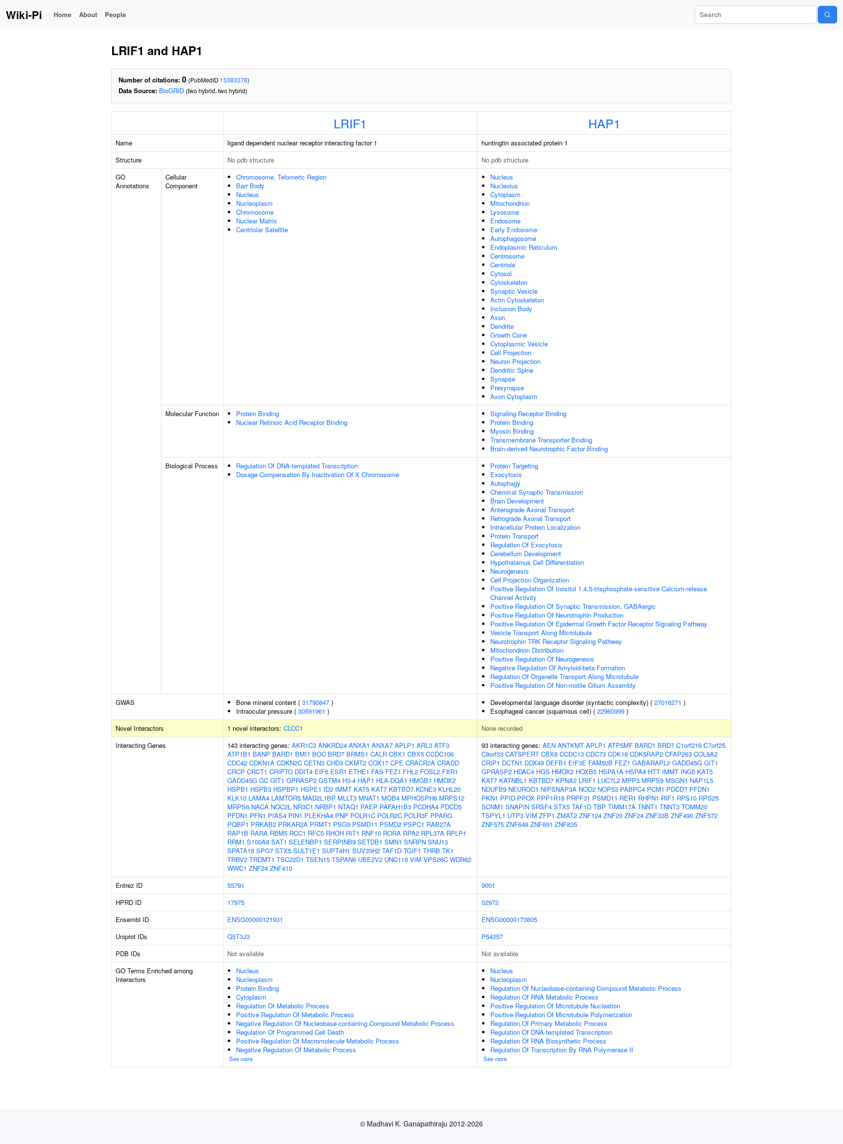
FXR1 (450, 771)
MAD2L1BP (319, 798)
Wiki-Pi (24, 14)
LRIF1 (350, 123)
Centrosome (507, 256)
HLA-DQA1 (391, 780)
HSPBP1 (286, 789)
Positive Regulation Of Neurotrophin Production (556, 615)
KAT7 (379, 789)
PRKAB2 (263, 824)
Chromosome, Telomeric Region (281, 176)
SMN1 (393, 841)
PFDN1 (237, 815)
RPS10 (687, 798)
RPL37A (432, 833)
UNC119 (396, 859)
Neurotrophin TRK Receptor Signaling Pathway (556, 641)
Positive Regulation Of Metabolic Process (295, 1014)
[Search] (827, 14)
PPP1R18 (550, 798)
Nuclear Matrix (256, 220)
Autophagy (505, 483)
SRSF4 (541, 806)
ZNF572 (706, 815)
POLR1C (362, 815)
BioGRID (171, 90)
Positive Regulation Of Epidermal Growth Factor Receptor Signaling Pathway (598, 623)
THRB (431, 850)
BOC (319, 754)
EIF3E (577, 762)
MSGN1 (676, 780)
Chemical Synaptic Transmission (536, 492)
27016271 (668, 702)
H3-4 (349, 780)
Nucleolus (504, 185)
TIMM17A (622, 806)
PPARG (441, 815)
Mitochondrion (510, 203)
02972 (490, 902)
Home (62, 14)
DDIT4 (304, 771)
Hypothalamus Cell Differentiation (537, 562)
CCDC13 (572, 754)
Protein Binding (257, 413)
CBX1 (397, 754)
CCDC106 (440, 754)
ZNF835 (566, 824)
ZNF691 (541, 824)
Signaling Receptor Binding (528, 413)
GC (263, 780)
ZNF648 (517, 824)
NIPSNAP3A (559, 789)
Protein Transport (514, 536)
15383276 (233, 80)
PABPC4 (632, 789)
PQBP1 (238, 824)
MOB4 (390, 798)
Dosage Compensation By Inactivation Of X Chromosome (317, 474)
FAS (377, 771)
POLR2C (389, 815)
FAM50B (600, 762)
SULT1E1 (306, 850)
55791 (235, 885)
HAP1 (604, 123)
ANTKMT (571, 745)
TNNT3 (670, 806)
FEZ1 (393, 771)
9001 (488, 885)
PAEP (369, 806)
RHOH (335, 833)
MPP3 (631, 780)
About (88, 14)
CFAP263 (678, 754)
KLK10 (236, 798)
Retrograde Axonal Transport (530, 518)
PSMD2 (390, 824)
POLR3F (416, 815)
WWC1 (237, 868)
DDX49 (534, 762)
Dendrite (502, 326)
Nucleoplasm (254, 203)
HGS (543, 771)
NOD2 (587, 789)
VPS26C (435, 859)
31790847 (315, 702)
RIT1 (353, 833)
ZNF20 (612, 815)
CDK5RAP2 (646, 754)
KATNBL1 (513, 780)
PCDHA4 (426, 806)
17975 (235, 902)
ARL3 (424, 745)
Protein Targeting (514, 465)
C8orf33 (492, 754)
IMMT (343, 789)
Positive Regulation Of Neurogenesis (542, 658)
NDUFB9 (494, 789)
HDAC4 (524, 771)
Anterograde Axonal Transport (532, 509)
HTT (654, 771)
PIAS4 (277, 815)
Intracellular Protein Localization (535, 527)
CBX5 (415, 754)
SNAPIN (517, 806)
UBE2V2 (370, 859)
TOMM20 (694, 806)
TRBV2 (237, 859)
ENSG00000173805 (509, 919)
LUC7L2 (609, 780)
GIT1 (277, 780)
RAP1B (237, 833)
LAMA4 (258, 798)
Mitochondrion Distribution (526, 650)
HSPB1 (237, 789)
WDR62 (460, 859)
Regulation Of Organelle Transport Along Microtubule (564, 676)
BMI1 (302, 754)
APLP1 (405, 745)
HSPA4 (635, 771)
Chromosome (255, 212)
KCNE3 (426, 789)
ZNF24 (258, 868)
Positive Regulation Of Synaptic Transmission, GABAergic (573, 606)
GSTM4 (330, 780)
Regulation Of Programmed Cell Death (290, 1032)
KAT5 (361, 789)
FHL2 (410, 771)
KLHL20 (449, 789)
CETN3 (314, 762)
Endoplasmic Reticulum (523, 247)
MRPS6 (238, 806)
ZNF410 (281, 868)
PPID (507, 798)
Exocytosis (506, 474)
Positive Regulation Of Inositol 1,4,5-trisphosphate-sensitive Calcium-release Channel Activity (598, 593)
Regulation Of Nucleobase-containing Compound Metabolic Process (586, 988)
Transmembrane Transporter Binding (541, 439)
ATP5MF (620, 745)
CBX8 (549, 754)
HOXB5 (586, 771)
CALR (378, 754)
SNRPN (415, 841)
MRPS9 (652, 780)
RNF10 (371, 833)
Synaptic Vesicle (514, 291)
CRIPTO (281, 771)
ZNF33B (657, 815)
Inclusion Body (511, 308)
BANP (261, 754)
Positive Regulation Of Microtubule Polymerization (561, 1014)
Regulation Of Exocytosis (526, 544)
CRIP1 (491, 762)
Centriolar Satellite (262, 229)
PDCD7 (676, 789)
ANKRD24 (332, 745)
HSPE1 (311, 789)
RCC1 (297, 833)
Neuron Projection (515, 361)
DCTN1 (512, 762)
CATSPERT (522, 754)
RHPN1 (648, 798)
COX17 (378, 762)
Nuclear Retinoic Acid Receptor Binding (291, 422)
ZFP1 (547, 815)
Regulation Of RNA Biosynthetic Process (548, 1040)
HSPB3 (260, 789)
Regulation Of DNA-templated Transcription (297, 465)
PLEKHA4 (318, 815)
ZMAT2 (567, 815)
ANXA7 (382, 745)
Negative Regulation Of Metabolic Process (296, 1049)
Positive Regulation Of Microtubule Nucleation (555, 1005)
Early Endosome (513, 229)
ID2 (328, 789)
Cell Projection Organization (529, 579)
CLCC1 (293, 728)
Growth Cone (508, 335)
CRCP (236, 771)
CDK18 (618, 754)
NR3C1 (303, 806)
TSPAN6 (344, 859)
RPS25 (709, 798)
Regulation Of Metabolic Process (282, 1005)
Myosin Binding (512, 431)
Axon (497, 317)
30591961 (311, 711)
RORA (392, 833)
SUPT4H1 (336, 850)
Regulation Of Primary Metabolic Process (548, 1023)
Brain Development (517, 500)
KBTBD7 (401, 789)
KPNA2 (566, 780)
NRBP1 (325, 806)
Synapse (502, 378)
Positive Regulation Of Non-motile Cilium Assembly (563, 685)
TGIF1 (412, 850)
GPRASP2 (301, 780)
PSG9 (341, 824)
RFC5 (316, 833)
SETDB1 (370, 841)
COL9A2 (706, 754)
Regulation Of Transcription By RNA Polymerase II (561, 1049)
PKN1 (490, 798)
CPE (396, 762)
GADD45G (242, 780)
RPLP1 (456, 833)
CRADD (448, 762)
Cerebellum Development (525, 553)
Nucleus (247, 194)
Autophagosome (513, 238)
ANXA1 (359, 745)
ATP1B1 (239, 754)
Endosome (505, 220)
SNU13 (438, 841)
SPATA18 (240, 850)
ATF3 (441, 745)
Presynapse (507, 387)
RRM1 (236, 841)
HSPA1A (611, 771)
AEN (549, 745)
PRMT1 (320, 824)
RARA (259, 833)
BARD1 (282, 754)
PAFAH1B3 (395, 806)
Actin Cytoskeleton (517, 299)
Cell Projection (510, 352)
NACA (260, 806)
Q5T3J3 (238, 936)
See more (241, 1059)
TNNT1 (648, 806)
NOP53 (608, 789)
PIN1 (295, 815)
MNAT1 (369, 798)
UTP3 (515, 815)
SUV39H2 (366, 850)
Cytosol (501, 273)
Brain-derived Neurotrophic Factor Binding (549, 448)
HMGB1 (420, 780)
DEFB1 (556, 762)
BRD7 (336, 754)
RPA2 (411, 833)
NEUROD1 (523, 789)
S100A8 (258, 841)
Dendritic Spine (511, 370)
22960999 (610, 711)
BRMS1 (357, 754)
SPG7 (264, 850)
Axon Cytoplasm (513, 396)
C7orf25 (714, 745)
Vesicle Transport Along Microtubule (541, 632)
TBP (599, 806)
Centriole (502, 264)
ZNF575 (493, 824)
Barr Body (250, 185)
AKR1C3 (304, 745)
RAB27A (438, 824)
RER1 (628, 798)
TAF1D (391, 850)
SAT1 (279, 841)
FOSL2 (430, 771)
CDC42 (237, 762)
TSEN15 (318, 859)
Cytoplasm (505, 194)
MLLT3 (347, 798)
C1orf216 (689, 745)
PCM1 (655, 789)
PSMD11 (365, 824)
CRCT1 (257, 771)
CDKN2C (289, 762)
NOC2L (281, 806)
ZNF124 (590, 815)
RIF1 (668, 798)
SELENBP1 (305, 841)
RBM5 (278, 833)
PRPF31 (578, 798)
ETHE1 (359, 771)
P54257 (492, 936)
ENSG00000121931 (255, 919)
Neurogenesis (509, 571)
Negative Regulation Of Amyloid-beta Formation (557, 667)
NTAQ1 (348, 806)
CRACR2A (420, 762)
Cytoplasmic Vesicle (519, 343)
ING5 (688, 771)
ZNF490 (682, 815)
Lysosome (504, 212)
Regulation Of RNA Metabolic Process (544, 997)
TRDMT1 (262, 859)
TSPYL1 (493, 815)
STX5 (283, 850)
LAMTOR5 (286, 798)
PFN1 (258, 815)
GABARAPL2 (651, 762)
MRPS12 (451, 798)
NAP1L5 (701, 780)
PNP (341, 815)
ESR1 (338, 771)
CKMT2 (355, 762)
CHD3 (334, 762)
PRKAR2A (293, 824)
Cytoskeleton (508, 282)
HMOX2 (445, 780)
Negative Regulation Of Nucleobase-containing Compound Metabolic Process (345, 1023)
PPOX (526, 798)
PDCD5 (451, 806)
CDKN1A (262, 762)
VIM (416, 859)
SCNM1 (492, 806)
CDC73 (596, 754)
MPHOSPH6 (419, 798)
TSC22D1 (290, 859)
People (115, 14)
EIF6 (321, 771)
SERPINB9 (340, 841)
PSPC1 (413, 824)
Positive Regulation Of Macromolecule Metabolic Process (317, 1040)
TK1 (448, 850)
